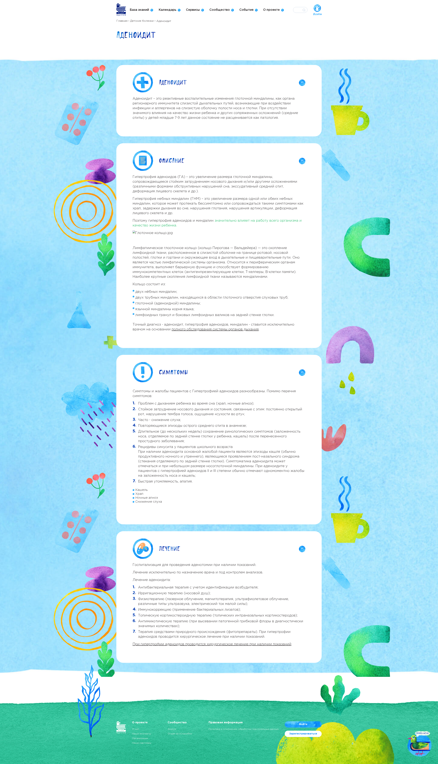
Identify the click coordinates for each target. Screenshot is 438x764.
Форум (172, 729)
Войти (303, 724)
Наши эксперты (141, 734)
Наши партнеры (141, 743)
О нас (135, 729)
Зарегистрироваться (303, 734)
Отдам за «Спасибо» (180, 734)
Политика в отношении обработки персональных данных (244, 729)
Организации (140, 738)
